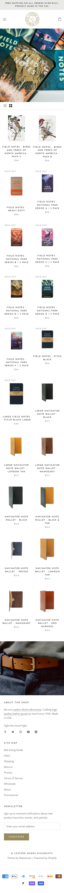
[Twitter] (13, 731)
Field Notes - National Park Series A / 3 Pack (47, 205)
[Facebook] (5, 731)
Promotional (11, 795)
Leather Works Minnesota (26, 709)
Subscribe (16, 837)
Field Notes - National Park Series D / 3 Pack (16, 311)
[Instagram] (20, 731)
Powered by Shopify (45, 858)
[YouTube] (28, 731)
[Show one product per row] (5, 105)
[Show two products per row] (10, 105)
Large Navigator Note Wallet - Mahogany (47, 468)
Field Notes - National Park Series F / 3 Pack (17, 362)
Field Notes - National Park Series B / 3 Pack (17, 259)
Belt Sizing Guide (13, 750)
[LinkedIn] (36, 731)
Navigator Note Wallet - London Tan (47, 571)
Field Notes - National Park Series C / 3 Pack (47, 259)
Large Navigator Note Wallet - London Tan (16, 468)
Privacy (8, 772)
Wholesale (10, 783)
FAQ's (7, 755)
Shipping (9, 761)
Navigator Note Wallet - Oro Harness (47, 623)
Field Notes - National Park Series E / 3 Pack (47, 311)
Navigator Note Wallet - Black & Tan (47, 520)
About (7, 789)
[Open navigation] (4, 19)
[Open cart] (59, 19)
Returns (8, 767)
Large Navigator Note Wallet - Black (47, 414)
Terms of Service (13, 778)
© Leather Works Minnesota (32, 853)
